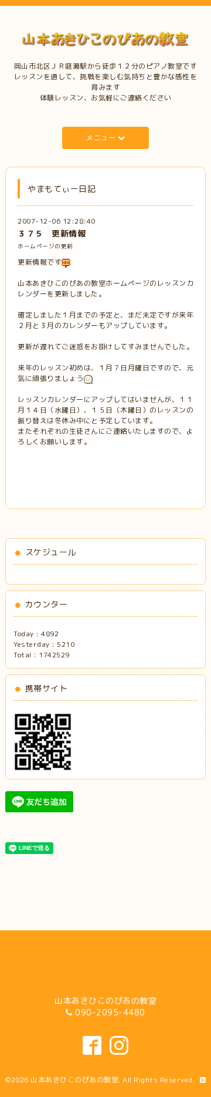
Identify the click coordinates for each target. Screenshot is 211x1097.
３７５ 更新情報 (52, 233)
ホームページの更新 (45, 246)
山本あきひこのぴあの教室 (74, 1080)
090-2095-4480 (110, 1012)
